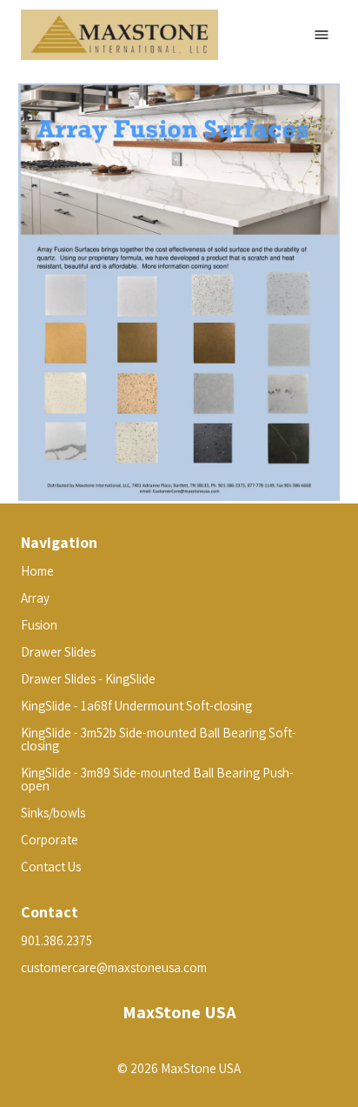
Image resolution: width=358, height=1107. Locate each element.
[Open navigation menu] (321, 34)
